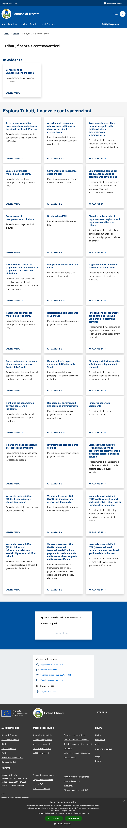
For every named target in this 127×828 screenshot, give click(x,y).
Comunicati (100, 739)
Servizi (16, 33)
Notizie (98, 735)
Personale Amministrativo (12, 757)
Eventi (98, 760)
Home (6, 33)
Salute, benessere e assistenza (77, 752)
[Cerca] (123, 14)
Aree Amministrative (10, 739)
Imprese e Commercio (42, 744)
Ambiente (68, 748)
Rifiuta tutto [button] (73, 818)
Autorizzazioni (70, 757)
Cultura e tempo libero (42, 739)
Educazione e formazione (74, 735)
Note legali (68, 785)
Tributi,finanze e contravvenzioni (78, 743)
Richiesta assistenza (41, 788)
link (87, 813)
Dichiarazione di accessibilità (76, 790)
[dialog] (63, 813)
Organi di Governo (9, 735)
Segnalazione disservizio (43, 779)
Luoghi (98, 756)
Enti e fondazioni (8, 748)
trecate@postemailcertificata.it (15, 797)
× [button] (124, 801)
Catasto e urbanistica (42, 748)
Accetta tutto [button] (54, 818)
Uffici (3, 744)
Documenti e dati (8, 761)
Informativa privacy (72, 781)
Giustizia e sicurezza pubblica (76, 739)
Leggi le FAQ (38, 784)
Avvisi (97, 744)
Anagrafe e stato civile (42, 735)
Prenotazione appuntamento (45, 775)
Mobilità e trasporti (41, 753)
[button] (63, 824)
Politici (4, 753)
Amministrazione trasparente (76, 776)
